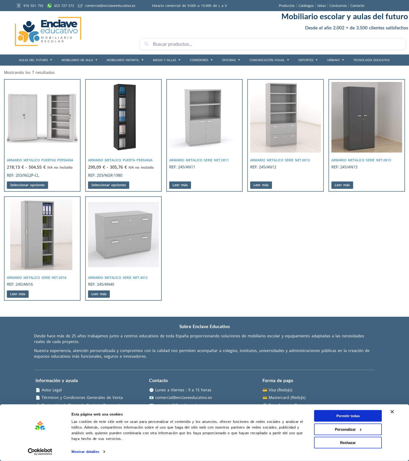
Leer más (180, 185)
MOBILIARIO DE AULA (77, 60)
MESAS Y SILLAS (164, 60)
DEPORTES (305, 60)
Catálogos (306, 5)
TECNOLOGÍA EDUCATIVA (371, 60)
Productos (287, 5)
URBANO (333, 60)
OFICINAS (229, 60)
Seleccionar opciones (27, 185)
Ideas (321, 5)
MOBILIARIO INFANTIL (123, 60)
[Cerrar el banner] (392, 411)
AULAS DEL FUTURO (33, 60)
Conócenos (338, 5)
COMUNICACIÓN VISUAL (267, 60)
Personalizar (345, 429)
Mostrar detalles (85, 452)
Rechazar (348, 443)
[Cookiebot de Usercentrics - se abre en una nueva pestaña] (40, 451)
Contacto (357, 5)
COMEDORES (199, 60)
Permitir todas (348, 416)
